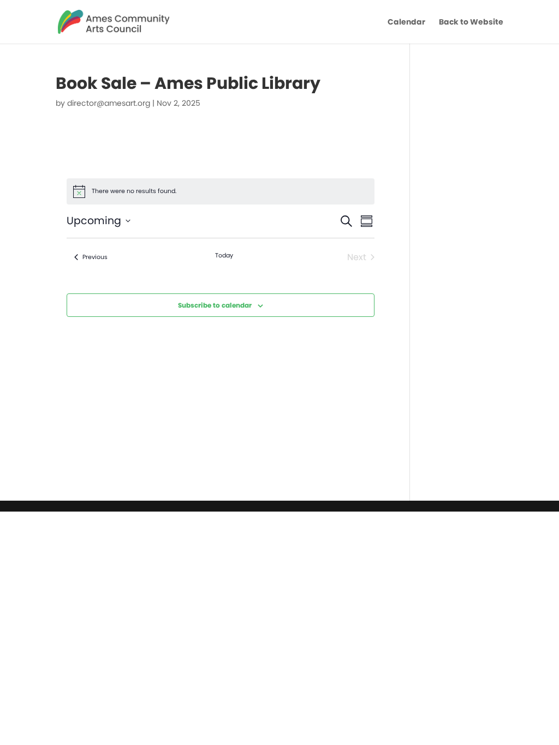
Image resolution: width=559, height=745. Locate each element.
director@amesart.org (108, 103)
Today (224, 255)
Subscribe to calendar (215, 305)
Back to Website (471, 22)
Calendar (406, 22)
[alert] (220, 191)
